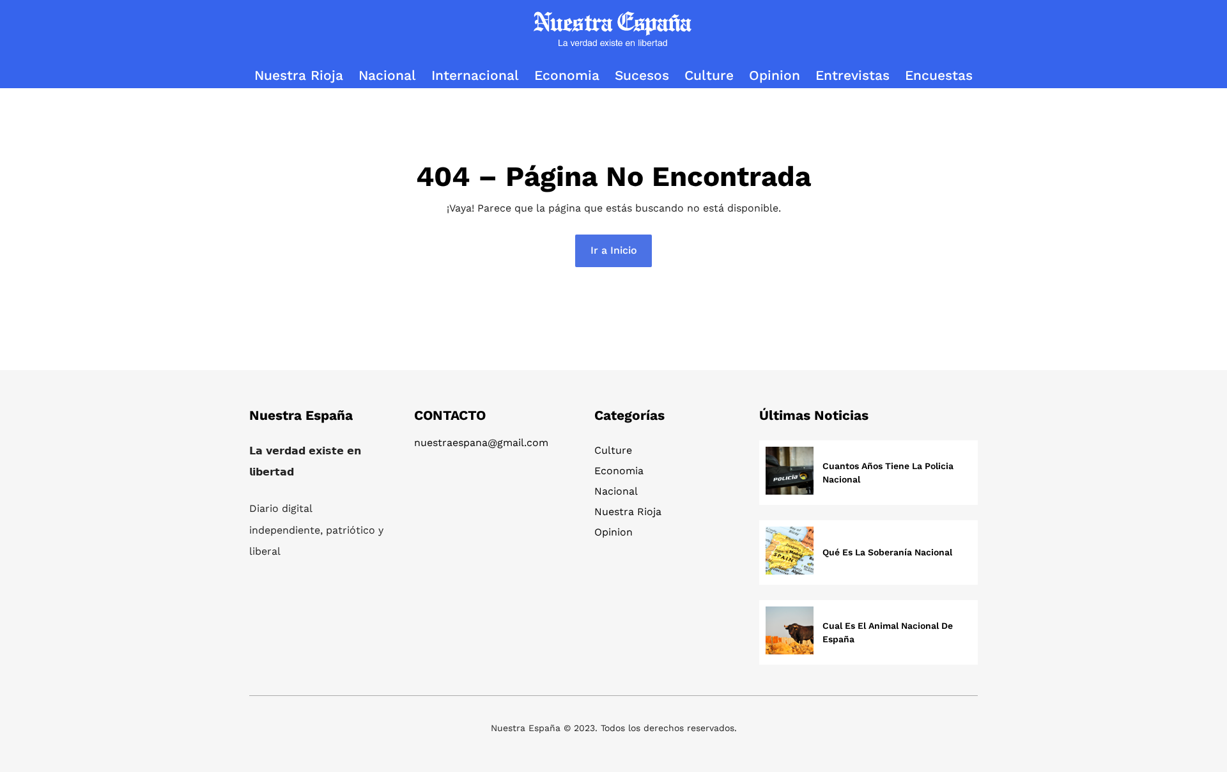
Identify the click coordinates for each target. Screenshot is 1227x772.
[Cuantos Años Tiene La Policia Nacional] (790, 472)
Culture (613, 450)
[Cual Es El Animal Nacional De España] (790, 632)
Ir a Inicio (613, 250)
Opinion (613, 532)
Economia (619, 471)
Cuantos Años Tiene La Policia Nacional (887, 472)
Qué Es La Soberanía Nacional (887, 552)
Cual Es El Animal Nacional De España (887, 632)
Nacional (616, 491)
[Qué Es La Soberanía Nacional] (790, 552)
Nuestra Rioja (627, 512)
